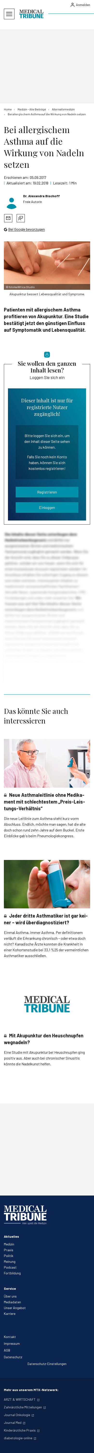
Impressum (12, 1343)
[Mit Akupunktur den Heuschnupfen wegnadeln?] (47, 1004)
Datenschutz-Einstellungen (47, 1364)
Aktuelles (11, 1236)
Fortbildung (12, 1273)
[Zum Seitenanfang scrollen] (85, 1444)
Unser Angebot (15, 1308)
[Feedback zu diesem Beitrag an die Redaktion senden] (21, 218)
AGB (7, 1350)
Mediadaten (12, 1302)
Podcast (10, 1267)
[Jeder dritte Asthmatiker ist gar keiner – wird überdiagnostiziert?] (47, 884)
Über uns (10, 1296)
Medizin (9, 1244)
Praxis (8, 1250)
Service (10, 1288)
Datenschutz (13, 1357)
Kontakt (10, 1337)
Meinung (9, 1261)
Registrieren (47, 492)
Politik (8, 1256)
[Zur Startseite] (31, 14)
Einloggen (47, 507)
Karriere (9, 1313)
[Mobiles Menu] (9, 14)
